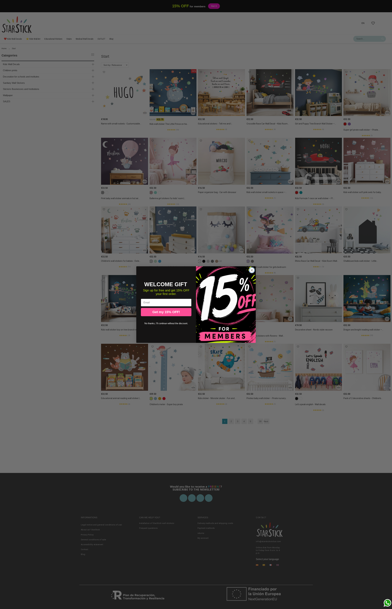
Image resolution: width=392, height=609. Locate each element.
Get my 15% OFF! (166, 312)
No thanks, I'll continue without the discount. (166, 323)
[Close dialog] (251, 270)
